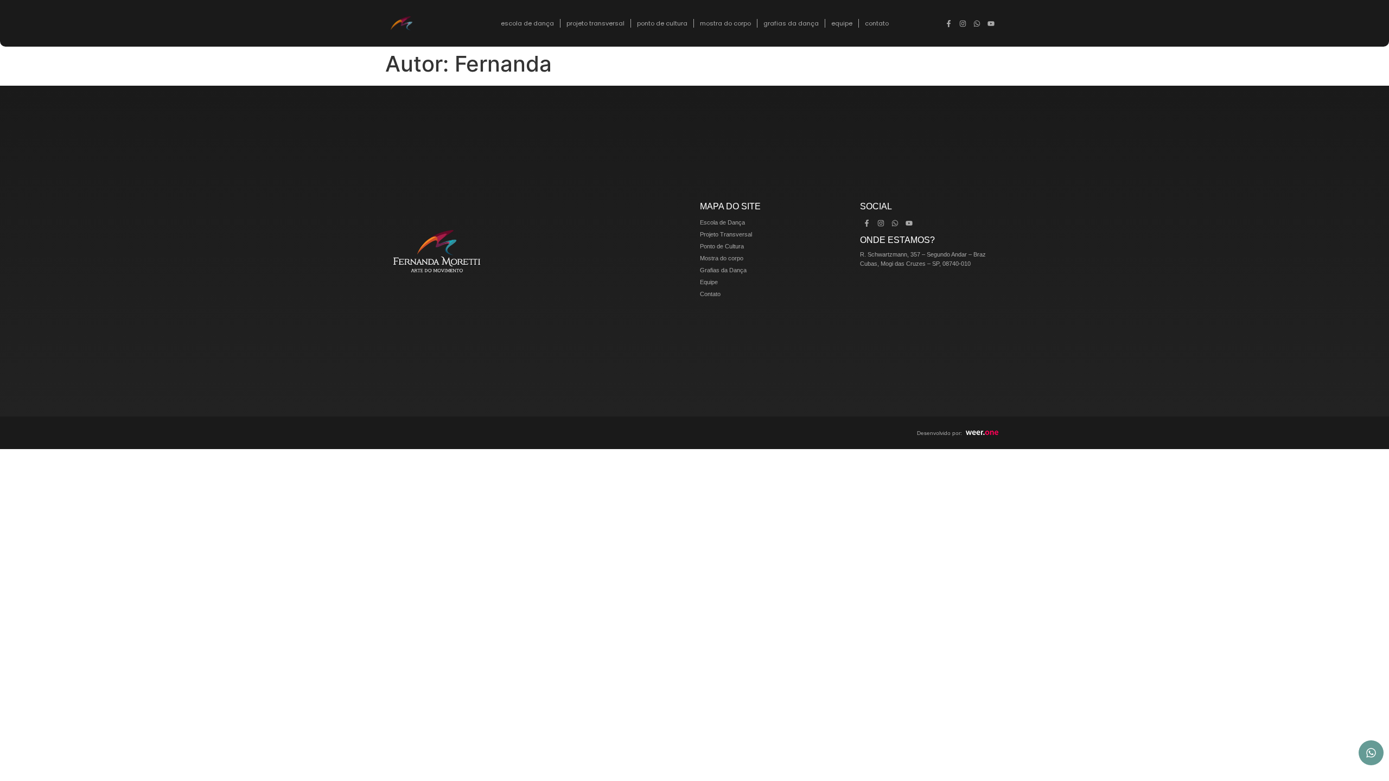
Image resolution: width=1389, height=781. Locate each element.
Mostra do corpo (725, 23)
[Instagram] (963, 23)
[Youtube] (991, 23)
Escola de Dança (527, 23)
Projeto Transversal (595, 23)
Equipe (841, 23)
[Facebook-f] (949, 23)
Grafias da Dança (791, 23)
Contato (877, 23)
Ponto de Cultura (662, 23)
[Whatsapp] (977, 23)
